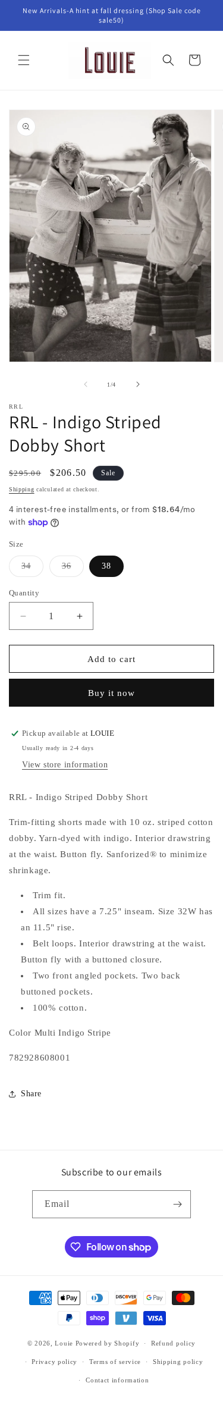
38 (106, 566)
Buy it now (111, 693)
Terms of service (115, 1361)
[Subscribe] (177, 1204)
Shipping (21, 489)
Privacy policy (54, 1361)
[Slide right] (138, 384)
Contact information (117, 1380)
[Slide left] (86, 384)
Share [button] (31, 1093)
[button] (24, 60)
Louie (64, 1343)
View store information (65, 764)
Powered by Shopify (108, 1343)
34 (32, 569)
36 (73, 569)
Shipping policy (178, 1361)
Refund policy (173, 1343)
